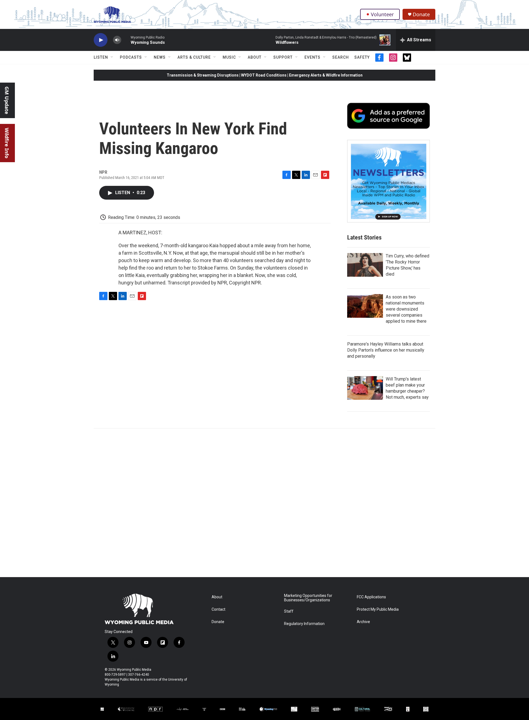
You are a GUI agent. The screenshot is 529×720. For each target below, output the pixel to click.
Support (283, 57)
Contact (218, 609)
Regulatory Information (304, 624)
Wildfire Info (7, 143)
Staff (288, 611)
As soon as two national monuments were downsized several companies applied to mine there (406, 309)
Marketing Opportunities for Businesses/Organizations (308, 598)
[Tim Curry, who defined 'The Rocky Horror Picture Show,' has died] (365, 265)
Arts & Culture (194, 57)
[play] (100, 40)
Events (312, 57)
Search (340, 57)
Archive (363, 622)
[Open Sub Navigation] (112, 57)
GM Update (7, 100)
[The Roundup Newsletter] (388, 181)
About (254, 57)
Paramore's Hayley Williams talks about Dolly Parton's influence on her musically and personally (385, 350)
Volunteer (382, 14)
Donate (421, 14)
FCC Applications (371, 597)
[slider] (126, 40)
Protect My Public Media (378, 609)
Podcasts (131, 57)
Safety (362, 57)
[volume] (117, 40)
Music (229, 57)
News (160, 57)
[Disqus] (264, 503)
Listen (101, 57)
